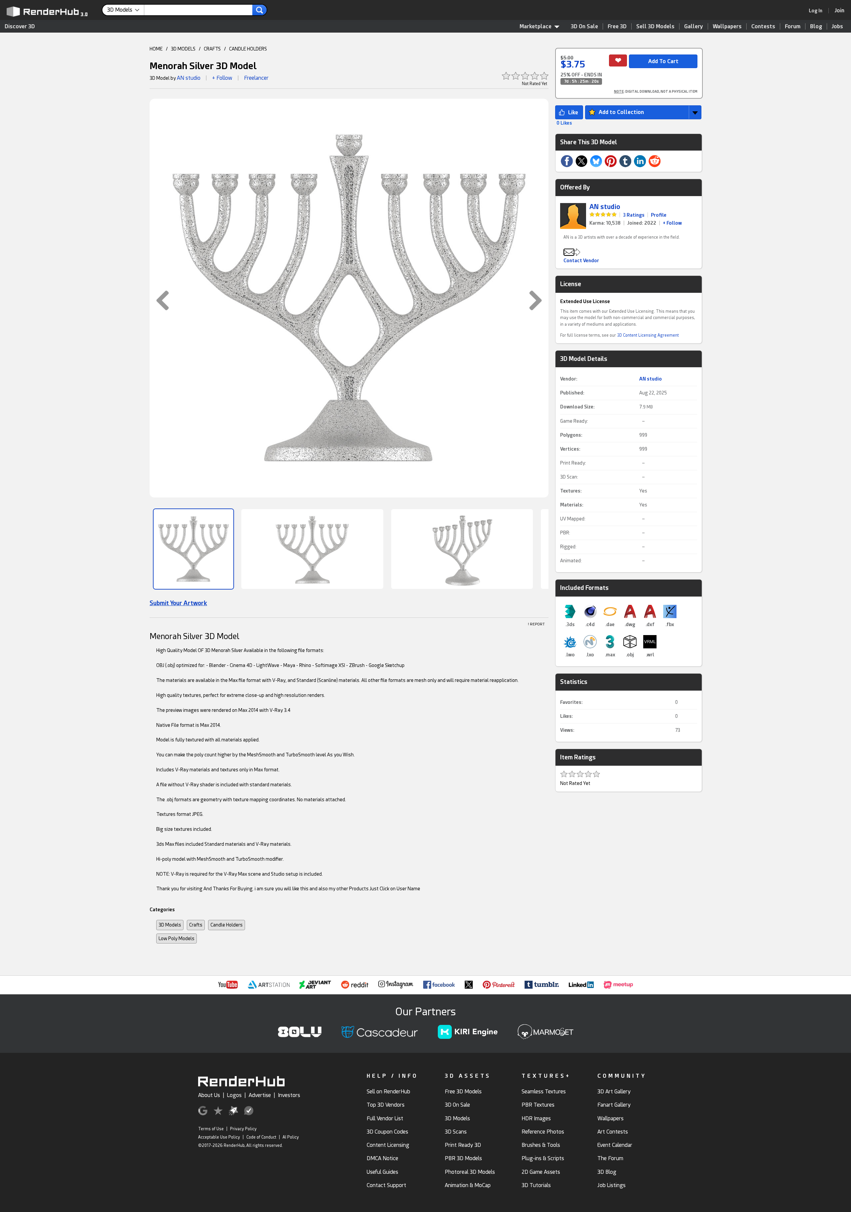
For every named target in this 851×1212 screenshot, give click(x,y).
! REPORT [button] (536, 624)
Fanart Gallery (614, 1105)
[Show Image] (193, 549)
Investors (289, 1095)
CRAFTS (212, 49)
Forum (792, 26)
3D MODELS (183, 49)
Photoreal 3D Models (470, 1172)
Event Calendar (614, 1145)
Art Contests (612, 1132)
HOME (156, 49)
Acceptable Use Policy (219, 1137)
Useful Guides (382, 1172)
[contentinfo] (125, 10)
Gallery (693, 26)
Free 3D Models (463, 1091)
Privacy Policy (243, 1129)
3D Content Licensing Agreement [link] (648, 335)
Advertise (260, 1095)
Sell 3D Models (655, 26)
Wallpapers (727, 26)
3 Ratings (634, 215)
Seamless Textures (544, 1091)
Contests (763, 26)
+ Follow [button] (222, 78)
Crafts (195, 925)
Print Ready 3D (463, 1145)
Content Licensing (388, 1145)
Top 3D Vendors (386, 1105)
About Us (209, 1095)
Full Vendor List (385, 1118)
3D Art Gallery (614, 1091)
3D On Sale (584, 26)
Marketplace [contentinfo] (535, 26)
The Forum (610, 1158)
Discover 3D (20, 26)
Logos (234, 1095)
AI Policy (291, 1137)
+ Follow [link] (672, 223)
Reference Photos (543, 1132)
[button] (159, 300)
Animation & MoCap (468, 1185)
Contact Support (386, 1185)
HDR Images (536, 1118)
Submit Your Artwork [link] (178, 603)
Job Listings (611, 1185)
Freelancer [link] (256, 78)
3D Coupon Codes (387, 1132)
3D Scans (456, 1132)
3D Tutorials (536, 1185)
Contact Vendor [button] (581, 260)
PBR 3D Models (463, 1158)
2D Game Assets (541, 1172)
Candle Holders (226, 925)
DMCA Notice (382, 1158)
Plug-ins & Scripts (543, 1158)
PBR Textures (538, 1105)
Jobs (837, 26)
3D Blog (606, 1172)
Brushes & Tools (541, 1145)
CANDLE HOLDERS (248, 49)
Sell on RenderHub (388, 1091)
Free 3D (617, 26)
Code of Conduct (261, 1137)
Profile (659, 215)
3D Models (170, 925)
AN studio (188, 78)
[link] (818, 10)
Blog (816, 26)
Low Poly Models (176, 938)
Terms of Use (211, 1129)
